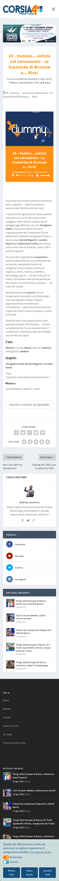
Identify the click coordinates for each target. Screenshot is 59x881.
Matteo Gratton (28, 79)
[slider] (44, 175)
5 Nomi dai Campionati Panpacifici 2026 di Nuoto (34, 632)
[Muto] (37, 175)
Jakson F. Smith (31, 388)
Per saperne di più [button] (40, 852)
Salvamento (26, 82)
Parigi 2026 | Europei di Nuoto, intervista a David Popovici (31, 602)
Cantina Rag (12, 388)
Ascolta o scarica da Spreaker (29, 404)
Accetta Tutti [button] (47, 872)
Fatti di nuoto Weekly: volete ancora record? (30, 617)
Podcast (13, 82)
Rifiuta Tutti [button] (11, 872)
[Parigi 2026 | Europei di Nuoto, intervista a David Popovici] (10, 603)
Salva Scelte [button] (29, 872)
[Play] (13, 175)
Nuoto (6, 700)
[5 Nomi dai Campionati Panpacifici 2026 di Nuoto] (10, 632)
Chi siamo (7, 734)
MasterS (7, 708)
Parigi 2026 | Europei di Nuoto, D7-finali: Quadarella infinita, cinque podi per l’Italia (33, 647)
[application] (29, 175)
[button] (6, 857)
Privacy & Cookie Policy (14, 743)
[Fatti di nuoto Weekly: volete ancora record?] (10, 618)
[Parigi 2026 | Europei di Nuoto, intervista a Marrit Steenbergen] (10, 664)
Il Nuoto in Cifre (11, 726)
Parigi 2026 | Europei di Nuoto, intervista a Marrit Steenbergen (32, 664)
